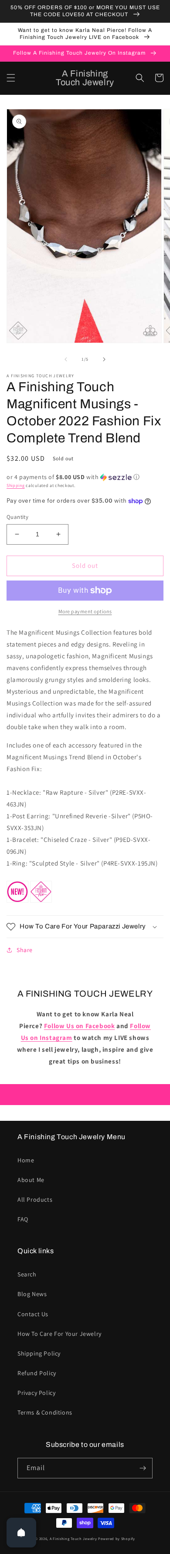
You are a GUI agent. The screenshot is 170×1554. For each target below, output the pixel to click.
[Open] (21, 1532)
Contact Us (32, 1314)
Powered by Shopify (116, 1538)
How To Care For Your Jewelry (59, 1334)
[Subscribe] (142, 1468)
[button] (10, 77)
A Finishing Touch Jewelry (73, 1538)
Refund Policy (36, 1373)
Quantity (17, 517)
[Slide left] (65, 359)
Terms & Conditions (44, 1412)
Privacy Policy (36, 1393)
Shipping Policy (39, 1353)
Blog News (32, 1294)
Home (25, 1160)
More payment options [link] (85, 611)
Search (27, 1274)
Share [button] (25, 950)
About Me (30, 1180)
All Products (34, 1199)
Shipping (16, 485)
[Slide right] (104, 359)
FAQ (22, 1219)
